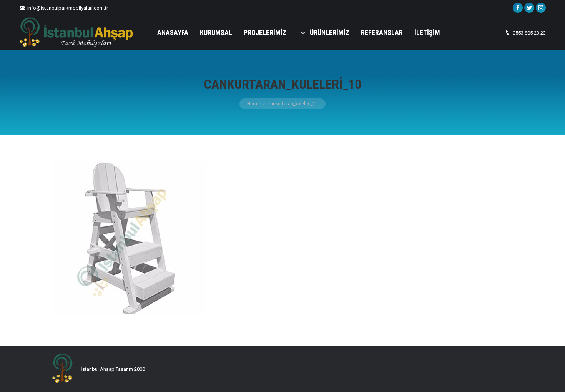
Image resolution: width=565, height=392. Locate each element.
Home (253, 103)
